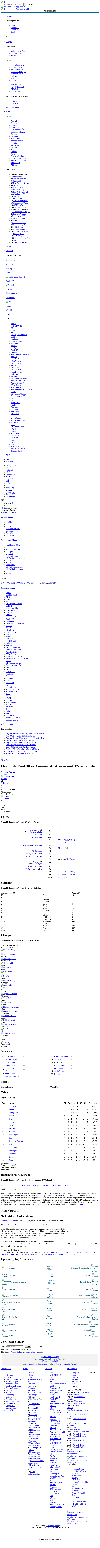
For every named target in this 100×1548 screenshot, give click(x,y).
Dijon (11, 1157)
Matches (9, 16)
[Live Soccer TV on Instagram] (78, 1462)
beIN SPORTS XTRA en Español (43, 1254)
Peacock (14, 376)
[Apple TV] (25, 583)
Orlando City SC (18, 194)
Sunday (14, 32)
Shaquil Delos (9, 1065)
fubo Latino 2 (16, 411)
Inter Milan (15, 145)
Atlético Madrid (17, 141)
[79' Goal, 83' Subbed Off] (7, 985)
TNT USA (15, 436)
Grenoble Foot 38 (8, 772)
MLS (8, 476)
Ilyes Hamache (59, 1065)
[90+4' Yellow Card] (8, 1033)
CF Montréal (18, 205)
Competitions (6, 540)
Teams (8, 111)
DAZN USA (16, 363)
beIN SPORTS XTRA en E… (22, 389)
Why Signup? (38, 1346)
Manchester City (17, 128)
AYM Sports (16, 385)
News (8, 459)
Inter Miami (33, 1406)
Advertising (76, 1475)
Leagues (9, 42)
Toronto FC (17, 196)
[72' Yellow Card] (9, 981)
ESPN (13, 330)
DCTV (13, 400)
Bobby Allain (9, 1073)
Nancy (11, 1119)
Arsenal (14, 121)
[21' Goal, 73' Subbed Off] (6, 976)
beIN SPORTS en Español (16, 623)
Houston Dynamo (19, 214)
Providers (75, 1484)
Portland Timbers (18, 229)
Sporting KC (35, 1474)
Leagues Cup (16, 101)
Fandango (14, 405)
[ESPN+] (54, 583)
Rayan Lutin (58, 1068)
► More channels (8, 724)
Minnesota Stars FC (21, 231)
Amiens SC (5, 774)
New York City (35, 1417)
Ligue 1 (14, 83)
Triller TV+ (15, 438)
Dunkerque (13, 1135)
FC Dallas (16, 220)
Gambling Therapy (53, 1526)
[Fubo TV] (5, 583)
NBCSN (14, 365)
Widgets (75, 1473)
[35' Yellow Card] (7, 963)
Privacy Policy (16, 1352)
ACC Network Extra (19, 378)
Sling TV (75, 1373)
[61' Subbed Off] (6, 998)
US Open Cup (16, 53)
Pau (10, 1138)
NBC (13, 332)
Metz (11, 1125)
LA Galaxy (17, 236)
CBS (13, 328)
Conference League (18, 72)
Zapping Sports (17, 451)
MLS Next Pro (16, 422)
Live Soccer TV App (80, 1471)
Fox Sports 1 (16, 343)
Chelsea (14, 123)
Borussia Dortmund (18, 158)
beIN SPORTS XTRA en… (55, 1444)
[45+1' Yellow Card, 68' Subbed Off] (9, 994)
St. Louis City (34, 1452)
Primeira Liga (16, 85)
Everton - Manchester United (74, 1428)
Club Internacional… (20, 179)
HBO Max (15, 414)
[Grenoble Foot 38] (9, 776)
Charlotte (32, 1412)
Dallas (31, 1450)
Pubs (73, 1486)
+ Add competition (13, 545)
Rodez (11, 1116)
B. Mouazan (37, 837)
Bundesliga (15, 80)
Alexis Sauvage (60, 1071)
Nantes (11, 1160)
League (7, 508)
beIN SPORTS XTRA (19, 387)
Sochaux (12, 1132)
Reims (11, 1109)
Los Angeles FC (18, 216)
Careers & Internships (80, 1482)
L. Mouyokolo (36, 832)
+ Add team (10, 522)
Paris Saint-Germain (18, 160)
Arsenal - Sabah (79, 1447)
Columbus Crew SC (21, 207)
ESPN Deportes (17, 341)
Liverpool (14, 125)
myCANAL (64, 1185)
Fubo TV (75, 1375)
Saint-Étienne (14, 1106)
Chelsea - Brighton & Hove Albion (78, 1393)
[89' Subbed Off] (9, 1011)
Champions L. (11, 466)
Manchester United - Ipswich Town (76, 1402)
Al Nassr (14, 165)
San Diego (34, 1463)
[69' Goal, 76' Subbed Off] (8, 1002)
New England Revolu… (21, 183)
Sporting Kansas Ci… (21, 242)
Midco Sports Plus (18, 420)
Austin (32, 1472)
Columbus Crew (36, 1436)
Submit (27, 1346)
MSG (13, 425)
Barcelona (15, 136)
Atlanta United (35, 1428)
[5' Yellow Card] (7, 1029)
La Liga (14, 76)
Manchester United (18, 130)
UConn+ (14, 442)
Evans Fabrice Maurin (9, 1069)
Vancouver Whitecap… (21, 212)
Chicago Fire (17, 181)
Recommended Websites (77, 1490)
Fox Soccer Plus (17, 339)
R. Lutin (61, 874)
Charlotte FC (17, 185)
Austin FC (17, 240)
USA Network (16, 361)
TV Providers (72, 1369)
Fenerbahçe (15, 163)
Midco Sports (16, 418)
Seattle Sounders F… (21, 238)
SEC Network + (17, 433)
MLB (74, 1506)
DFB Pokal (15, 89)
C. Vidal (38, 835)
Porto (13, 154)
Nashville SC (17, 177)
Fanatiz (13, 324)
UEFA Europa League (14, 567)
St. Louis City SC (19, 223)
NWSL (13, 55)
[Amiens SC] (6, 796)
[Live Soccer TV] (8, 2)
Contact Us (76, 1497)
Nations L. (10, 470)
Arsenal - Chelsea (79, 1434)
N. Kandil (5, 798)
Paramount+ (15, 352)
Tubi (12, 440)
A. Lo (60, 827)
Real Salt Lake (18, 227)
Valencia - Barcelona (81, 1432)
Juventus (14, 143)
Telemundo (15, 368)
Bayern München (17, 156)
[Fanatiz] (46, 583)
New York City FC (19, 190)
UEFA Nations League (15, 569)
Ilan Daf (57, 1074)
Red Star (12, 1128)
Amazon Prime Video (19, 381)
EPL (7, 481)
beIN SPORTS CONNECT (48, 1185)
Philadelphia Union (20, 203)
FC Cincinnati (17, 187)
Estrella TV (15, 403)
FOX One (15, 409)
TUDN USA (16, 359)
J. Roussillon (63, 843)
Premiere (14, 431)
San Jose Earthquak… (20, 218)
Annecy (12, 1122)
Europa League (17, 67)
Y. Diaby (4, 783)
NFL (79, 1504)
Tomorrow (15, 28)
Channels (9, 251)
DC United (17, 198)
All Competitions (12, 107)
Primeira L (10, 492)
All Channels (11, 455)
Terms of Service (32, 1352)
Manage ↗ (10, 517)
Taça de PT (10, 494)
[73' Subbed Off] (6, 972)
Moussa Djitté (9, 1062)
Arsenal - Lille (78, 1445)
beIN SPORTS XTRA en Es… (18, 658)
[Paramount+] (36, 583)
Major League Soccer (19, 51)
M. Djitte (29, 853)
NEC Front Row (17, 427)
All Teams (10, 246)
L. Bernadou (26, 845)
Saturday (14, 30)
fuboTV (14, 357)
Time (15, 508)
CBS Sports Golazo (18, 394)
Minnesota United (37, 1461)
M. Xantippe (37, 851)
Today (13, 25)
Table (3, 809)
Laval (11, 1144)
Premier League (17, 74)
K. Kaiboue (62, 877)
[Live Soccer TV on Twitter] (78, 1458)
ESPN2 (14, 337)
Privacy (75, 1478)
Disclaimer (76, 1480)
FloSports (14, 407)
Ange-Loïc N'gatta (11, 1076)
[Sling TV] (15, 583)
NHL (84, 1504)
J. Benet (4, 779)
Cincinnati (33, 1415)
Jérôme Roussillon (61, 1056)
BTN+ (13, 392)
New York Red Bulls (20, 192)
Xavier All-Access (18, 449)
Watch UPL (15, 447)
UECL (8, 472)
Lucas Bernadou (10, 1056)
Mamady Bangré (10, 1059)
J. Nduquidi (73, 872)
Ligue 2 (4, 760)
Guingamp (13, 1147)
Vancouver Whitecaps (33, 1440)
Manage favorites (9, 512)
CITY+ (13, 398)
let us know (78, 1204)
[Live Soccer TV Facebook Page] (78, 1454)
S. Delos (29, 869)
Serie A (13, 78)
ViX (12, 444)
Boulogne (13, 1151)
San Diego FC (18, 234)
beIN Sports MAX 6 (30, 1185)
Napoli (13, 149)
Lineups (4, 807)
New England (34, 1410)
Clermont (12, 1154)
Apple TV (15, 350)
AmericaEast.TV (17, 383)
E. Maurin (29, 866)
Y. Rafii (72, 840)
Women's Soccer (78, 1469)
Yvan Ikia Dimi (59, 1059)
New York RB (34, 1419)
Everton (14, 134)
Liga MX (14, 103)
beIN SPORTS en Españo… (22, 354)
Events (3, 803)
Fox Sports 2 (16, 348)
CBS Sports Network (19, 335)
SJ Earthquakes (35, 1447)
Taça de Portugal (17, 87)
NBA (74, 1504)
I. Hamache (62, 872)
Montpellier (13, 1113)
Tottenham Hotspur (18, 132)
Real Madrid (15, 138)
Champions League (18, 65)
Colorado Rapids (18, 225)
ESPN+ (14, 346)
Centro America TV (18, 396)
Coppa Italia (15, 91)
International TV (7, 812)
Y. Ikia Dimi (63, 840)
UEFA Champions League (16, 558)
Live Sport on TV (78, 1502)
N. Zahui (38, 853)
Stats (3, 805)
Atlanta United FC (20, 201)
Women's (9, 461)
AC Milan (15, 147)
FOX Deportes (16, 372)
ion (12, 416)
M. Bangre (30, 856)
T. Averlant (70, 874)
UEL (8, 468)
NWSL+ (14, 429)
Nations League (17, 69)
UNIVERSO (16, 370)
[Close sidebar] (2, 758)
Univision (14, 374)
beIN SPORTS (16, 326)
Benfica (14, 152)
